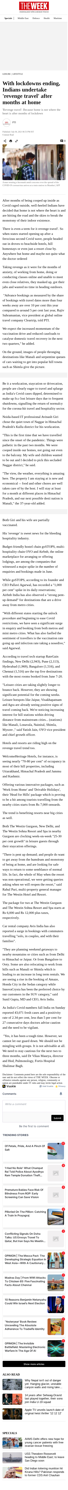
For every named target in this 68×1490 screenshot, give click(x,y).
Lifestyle (18, 74)
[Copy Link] (16, 140)
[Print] (10, 140)
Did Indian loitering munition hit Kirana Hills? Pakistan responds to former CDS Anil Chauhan (44, 1472)
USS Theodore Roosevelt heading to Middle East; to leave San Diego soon (44, 1457)
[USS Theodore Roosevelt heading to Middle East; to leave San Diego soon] (12, 1458)
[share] (4, 140)
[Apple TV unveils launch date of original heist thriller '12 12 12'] (12, 1414)
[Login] (60, 8)
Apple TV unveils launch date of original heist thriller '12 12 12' (44, 1411)
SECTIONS (4, 8)
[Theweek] (34, 6)
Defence (36, 18)
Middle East (23, 18)
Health (47, 18)
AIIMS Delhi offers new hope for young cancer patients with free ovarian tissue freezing (44, 1442)
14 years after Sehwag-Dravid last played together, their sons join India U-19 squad (44, 1399)
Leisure (6, 74)
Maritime (58, 18)
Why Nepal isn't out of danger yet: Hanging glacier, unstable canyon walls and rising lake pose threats (43, 1385)
